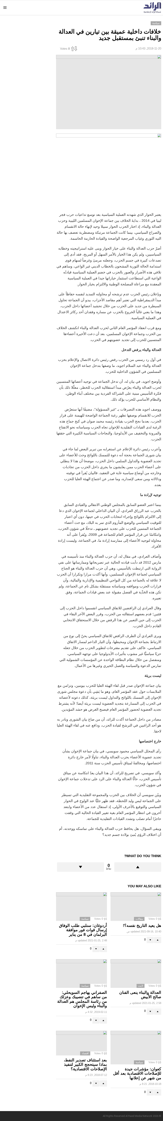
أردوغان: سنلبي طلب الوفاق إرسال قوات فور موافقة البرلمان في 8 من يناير (83, 930)
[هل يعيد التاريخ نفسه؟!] (136, 906)
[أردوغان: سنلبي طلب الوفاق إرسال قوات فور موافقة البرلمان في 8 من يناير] (81, 906)
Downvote (80, 867)
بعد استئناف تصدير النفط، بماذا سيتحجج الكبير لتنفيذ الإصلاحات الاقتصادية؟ (85, 1064)
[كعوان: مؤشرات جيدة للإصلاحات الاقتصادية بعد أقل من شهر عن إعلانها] (136, 1047)
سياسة (85, 918)
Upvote (137, 867)
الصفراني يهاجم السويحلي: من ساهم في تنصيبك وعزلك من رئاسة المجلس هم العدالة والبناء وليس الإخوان (82, 999)
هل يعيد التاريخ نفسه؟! (142, 925)
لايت (140, 985)
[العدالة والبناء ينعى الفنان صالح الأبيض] (136, 973)
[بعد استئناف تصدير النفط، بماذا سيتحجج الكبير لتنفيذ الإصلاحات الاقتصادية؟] (81, 1043)
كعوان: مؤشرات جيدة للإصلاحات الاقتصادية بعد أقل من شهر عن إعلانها (137, 1073)
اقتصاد (85, 1053)
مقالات (139, 918)
